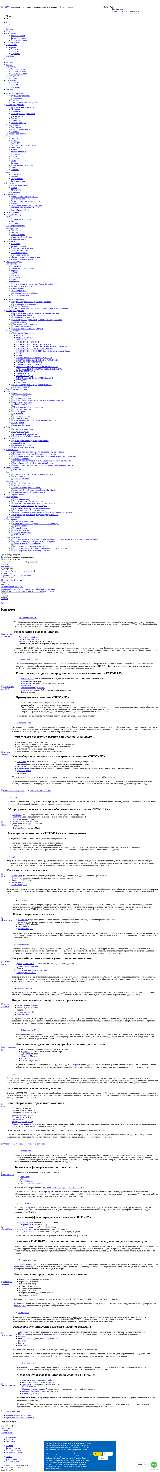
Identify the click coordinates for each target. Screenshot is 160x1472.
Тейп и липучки (18, 181)
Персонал (15, 132)
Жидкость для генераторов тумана (25, 257)
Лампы (14, 221)
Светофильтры (12, 228)
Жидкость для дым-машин (22, 259)
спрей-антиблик (26, 1222)
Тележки (14, 163)
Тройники (26, 1384)
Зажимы (14, 149)
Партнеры (15, 54)
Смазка (14, 118)
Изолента (15, 203)
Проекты (15, 49)
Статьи (9, 1457)
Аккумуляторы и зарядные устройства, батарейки (32, 284)
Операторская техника (15, 226)
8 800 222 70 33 (118, 11)
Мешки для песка (18, 152)
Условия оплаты (18, 36)
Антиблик (15, 244)
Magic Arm (15, 138)
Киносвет (21, 762)
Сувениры (15, 120)
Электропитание (13, 282)
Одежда (14, 273)
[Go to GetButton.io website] (154, 1469)
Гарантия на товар (19, 40)
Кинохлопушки (27, 679)
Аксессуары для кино (15, 105)
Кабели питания (18, 288)
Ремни (13, 279)
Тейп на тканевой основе (21, 199)
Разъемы (14, 100)
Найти (4, 596)
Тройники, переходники (21, 286)
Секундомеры (17, 116)
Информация (6, 1433)
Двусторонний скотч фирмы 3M (24, 197)
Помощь (4, 1430)
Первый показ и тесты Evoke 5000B (16, 575)
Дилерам (10, 29)
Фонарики (15, 192)
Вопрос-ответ (12, 1459)
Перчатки (15, 275)
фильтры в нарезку (75, 1187)
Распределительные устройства (24, 293)
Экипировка (11, 264)
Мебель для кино (13, 212)
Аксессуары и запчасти (21, 219)
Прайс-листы (11, 45)
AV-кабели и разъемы (15, 93)
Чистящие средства (14, 262)
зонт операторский (25, 1012)
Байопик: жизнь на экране (12, 587)
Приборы (15, 223)
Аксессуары (16, 174)
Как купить (11, 33)
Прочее (14, 156)
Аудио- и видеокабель (20, 96)
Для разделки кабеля (19, 185)
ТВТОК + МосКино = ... (11, 580)
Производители (12, 42)
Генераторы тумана (19, 253)
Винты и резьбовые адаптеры (23, 145)
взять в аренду (20, 1306)
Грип (8, 136)
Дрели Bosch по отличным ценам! (20, 1417)
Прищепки (15, 154)
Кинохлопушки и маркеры (22, 107)
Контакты (10, 56)
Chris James (15, 230)
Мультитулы (16, 190)
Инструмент (11, 183)
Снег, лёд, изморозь (19, 250)
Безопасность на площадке (22, 268)
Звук (8, 172)
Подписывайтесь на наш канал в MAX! (18, 571)
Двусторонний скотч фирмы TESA (26, 208)
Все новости (6, 566)
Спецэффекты (12, 241)
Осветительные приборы (22, 1115)
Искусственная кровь (20, 255)
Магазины (10, 1441)
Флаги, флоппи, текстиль (21, 165)
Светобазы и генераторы (16, 134)
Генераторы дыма (18, 246)
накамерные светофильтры (54, 1187)
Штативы (15, 170)
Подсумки (15, 277)
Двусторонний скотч (25, 964)
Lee (21, 1179)
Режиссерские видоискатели (23, 114)
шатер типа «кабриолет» (27, 1005)
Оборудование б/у (13, 214)
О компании (11, 47)
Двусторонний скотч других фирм (25, 201)
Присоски (15, 158)
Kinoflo (53, 1049)
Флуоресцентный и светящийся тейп (26, 205)
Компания (5, 1428)
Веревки (14, 270)
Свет (8, 217)
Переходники (16, 98)
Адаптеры (15, 143)
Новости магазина (12, 559)
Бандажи (14, 176)
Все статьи (5, 584)
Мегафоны (15, 109)
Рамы (13, 161)
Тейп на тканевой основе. (27, 966)
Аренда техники (13, 125)
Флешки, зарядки (18, 123)
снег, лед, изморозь (28, 1229)
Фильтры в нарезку (19, 239)
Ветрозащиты (17, 179)
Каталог (9, 22)
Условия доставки (18, 38)
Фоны (13, 167)
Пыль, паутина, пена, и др (22, 248)
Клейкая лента (12, 194)
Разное (14, 188)
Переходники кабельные (29, 639)
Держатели (15, 147)
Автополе (15, 140)
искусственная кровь (28, 1231)
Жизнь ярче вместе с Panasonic (19, 1415)
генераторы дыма (27, 1225)
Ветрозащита (17, 882)
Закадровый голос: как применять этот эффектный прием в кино (28, 589)
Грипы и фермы (24, 771)
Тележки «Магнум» (29, 1056)
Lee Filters (15, 232)
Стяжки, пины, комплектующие (24, 102)
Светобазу (25, 1051)
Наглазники (16, 111)
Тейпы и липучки (19, 885)
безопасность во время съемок (54, 1334)
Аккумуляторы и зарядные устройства (38, 1380)
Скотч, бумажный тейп (21, 210)
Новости (14, 51)
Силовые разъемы (18, 291)
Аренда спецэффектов (20, 129)
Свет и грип (16, 127)
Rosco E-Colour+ (18, 235)
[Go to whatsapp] (154, 1465)
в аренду (76, 1065)
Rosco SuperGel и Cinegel (21, 237)
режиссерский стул (25, 1014)
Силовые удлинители (20, 295)
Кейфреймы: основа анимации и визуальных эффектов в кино (27, 591)
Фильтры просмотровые (22, 1122)
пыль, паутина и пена (29, 1227)
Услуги (9, 31)
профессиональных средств (26, 1266)
